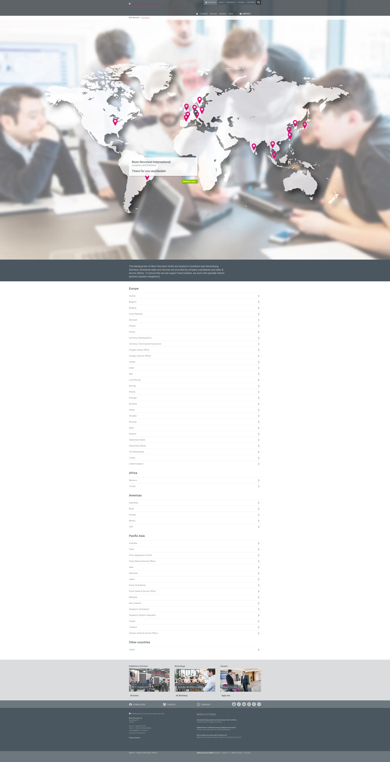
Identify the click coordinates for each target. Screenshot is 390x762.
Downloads (251, 2)
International (231, 2)
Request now (189, 181)
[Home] (197, 13)
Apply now (226, 695)
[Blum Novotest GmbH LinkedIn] (244, 704)
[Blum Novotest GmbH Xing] (254, 704)
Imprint (132, 753)
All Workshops (182, 695)
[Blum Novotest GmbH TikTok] (239, 704)
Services (213, 14)
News (231, 14)
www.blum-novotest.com (137, 733)
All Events (134, 695)
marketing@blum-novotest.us (138, 730)
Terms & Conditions (143, 753)
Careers (221, 2)
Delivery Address (134, 738)
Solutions (222, 14)
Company (241, 2)
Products (204, 14)
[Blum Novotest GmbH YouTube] (234, 704)
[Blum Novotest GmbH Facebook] (259, 704)
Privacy (155, 753)
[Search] (258, 2)
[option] (195, 130)
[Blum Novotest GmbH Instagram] (249, 704)
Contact (246, 14)
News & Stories (206, 714)
